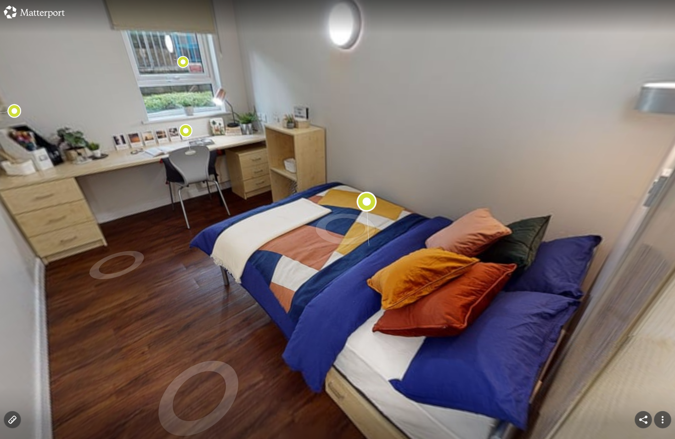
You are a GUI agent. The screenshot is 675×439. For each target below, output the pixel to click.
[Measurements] (12, 419)
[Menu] (662, 419)
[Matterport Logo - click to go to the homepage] (34, 12)
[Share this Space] (643, 419)
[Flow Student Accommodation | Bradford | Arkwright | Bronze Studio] (337, 219)
